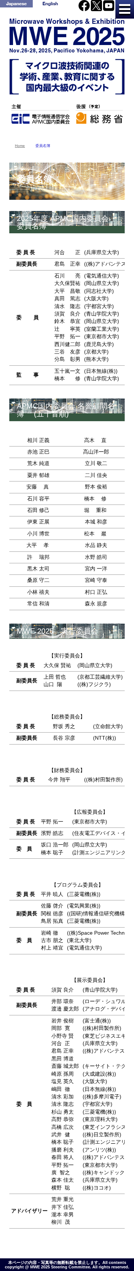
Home (20, 146)
